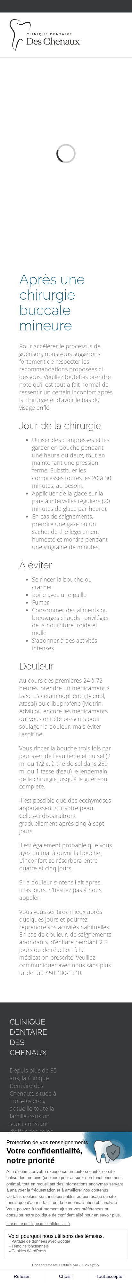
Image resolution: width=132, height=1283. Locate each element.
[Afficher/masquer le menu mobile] (119, 22)
